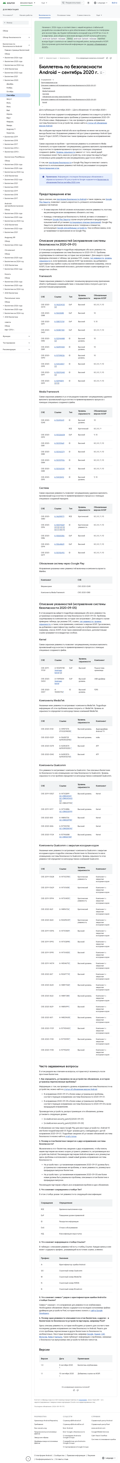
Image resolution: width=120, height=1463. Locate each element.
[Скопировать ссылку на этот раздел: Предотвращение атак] (73, 194)
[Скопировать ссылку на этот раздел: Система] (51, 488)
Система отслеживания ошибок (103, 1439)
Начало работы (26, 15)
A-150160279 (59, 452)
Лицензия (91, 1455)
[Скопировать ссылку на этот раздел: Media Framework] (61, 392)
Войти (114, 3)
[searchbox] (16, 23)
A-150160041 (59, 469)
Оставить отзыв (61, 1459)
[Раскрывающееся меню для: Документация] (35, 3)
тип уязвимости (97, 258)
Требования (38, 1424)
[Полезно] (107, 58)
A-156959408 (59, 347)
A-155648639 (59, 544)
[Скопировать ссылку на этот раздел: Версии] (52, 1350)
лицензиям (83, 1400)
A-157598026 (59, 355)
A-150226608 (59, 435)
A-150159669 (59, 443)
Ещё (43, 3)
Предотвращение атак (49, 168)
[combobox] (72, 3)
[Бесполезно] (110, 58)
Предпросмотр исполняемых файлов (45, 1433)
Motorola (43, 1337)
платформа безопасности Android (71, 199)
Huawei (97, 1334)
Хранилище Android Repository (46, 1420)
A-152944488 (59, 338)
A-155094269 (59, 525)
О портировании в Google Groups (75, 1447)
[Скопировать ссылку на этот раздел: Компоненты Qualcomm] (68, 765)
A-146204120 (59, 305)
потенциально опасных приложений (85, 222)
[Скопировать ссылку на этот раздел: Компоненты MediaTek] (66, 700)
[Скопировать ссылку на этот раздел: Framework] (54, 276)
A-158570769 (59, 322)
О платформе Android (43, 1455)
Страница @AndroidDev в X (73, 1424)
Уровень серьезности (65, 152)
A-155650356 (59, 536)
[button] (14, 37)
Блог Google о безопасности (74, 1432)
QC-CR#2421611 (65, 796)
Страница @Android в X (72, 1420)
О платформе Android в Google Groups (72, 1437)
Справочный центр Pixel (100, 1424)
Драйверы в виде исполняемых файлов (46, 1442)
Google (90, 1334)
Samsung (58, 1337)
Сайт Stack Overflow (99, 1436)
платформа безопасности (60, 162)
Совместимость (83, 15)
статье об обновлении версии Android (80, 1089)
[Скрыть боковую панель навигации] (28, 1458)
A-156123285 (59, 313)
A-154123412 (59, 477)
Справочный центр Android (101, 1420)
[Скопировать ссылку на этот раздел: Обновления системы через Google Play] (86, 563)
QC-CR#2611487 (65, 837)
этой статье (70, 1136)
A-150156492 (59, 553)
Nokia (50, 1337)
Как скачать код (40, 1428)
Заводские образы (41, 1437)
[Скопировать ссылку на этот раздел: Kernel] (48, 639)
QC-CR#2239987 (65, 820)
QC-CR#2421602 (65, 798)
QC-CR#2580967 (65, 828)
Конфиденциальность (44, 1459)
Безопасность (45, 15)
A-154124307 (59, 364)
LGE (103, 1334)
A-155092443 (59, 372)
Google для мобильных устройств (72, 228)
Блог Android (68, 1428)
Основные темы (63, 15)
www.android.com (98, 1428)
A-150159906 (59, 460)
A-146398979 (59, 516)
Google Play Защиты (61, 219)
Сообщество (59, 1455)
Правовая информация (76, 1455)
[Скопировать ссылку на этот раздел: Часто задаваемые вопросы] (80, 1066)
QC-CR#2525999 (65, 812)
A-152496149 (59, 420)
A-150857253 (59, 330)
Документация (26, 3)
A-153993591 (59, 381)
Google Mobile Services (100, 1432)
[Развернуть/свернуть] (53, 79)
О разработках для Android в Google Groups (74, 1442)
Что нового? (8, 15)
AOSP (41, 58)
